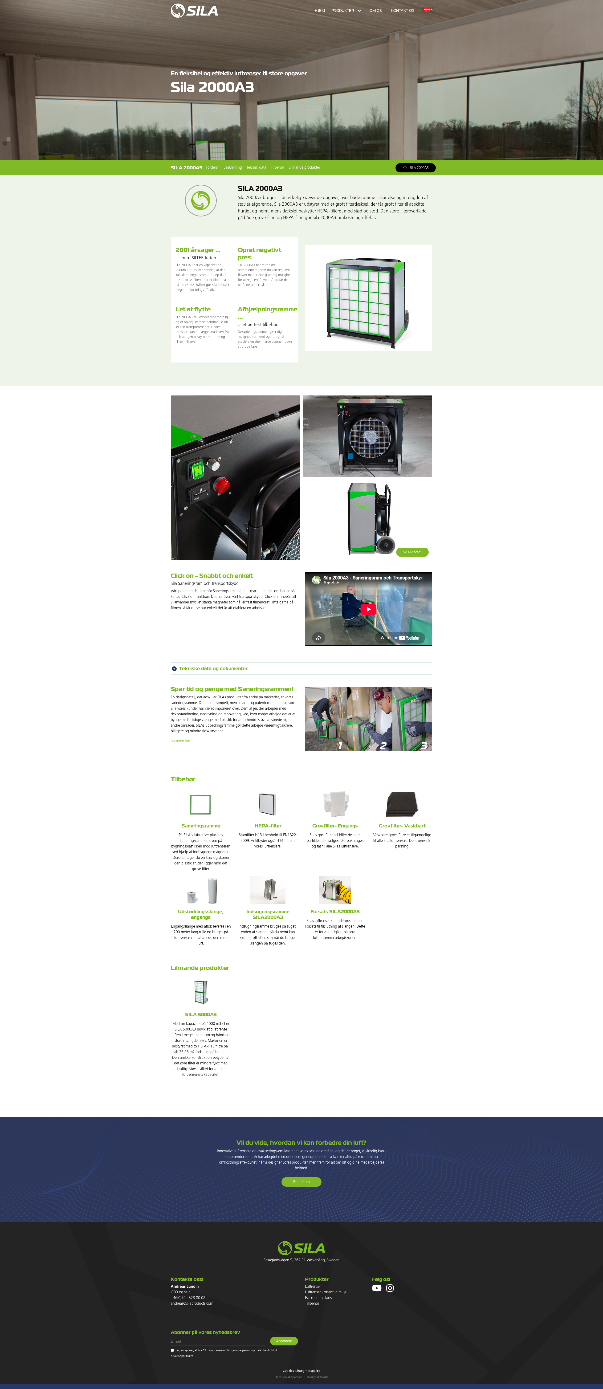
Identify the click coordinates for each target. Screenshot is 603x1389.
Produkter (342, 10)
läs (173, 740)
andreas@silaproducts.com (192, 1303)
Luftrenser (313, 1286)
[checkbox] (172, 1350)
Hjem (320, 10)
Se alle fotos (412, 552)
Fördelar (212, 167)
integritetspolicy (308, 1371)
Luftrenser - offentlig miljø (325, 1292)
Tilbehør (277, 167)
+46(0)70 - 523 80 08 (188, 1298)
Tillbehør (312, 1303)
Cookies (288, 1371)
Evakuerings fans (318, 1298)
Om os (376, 10)
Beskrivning (233, 167)
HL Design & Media (315, 1377)
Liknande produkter (304, 167)
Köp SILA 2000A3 (416, 168)
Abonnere (284, 1341)
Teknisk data (256, 167)
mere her (183, 740)
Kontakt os (402, 10)
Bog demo (301, 1182)
